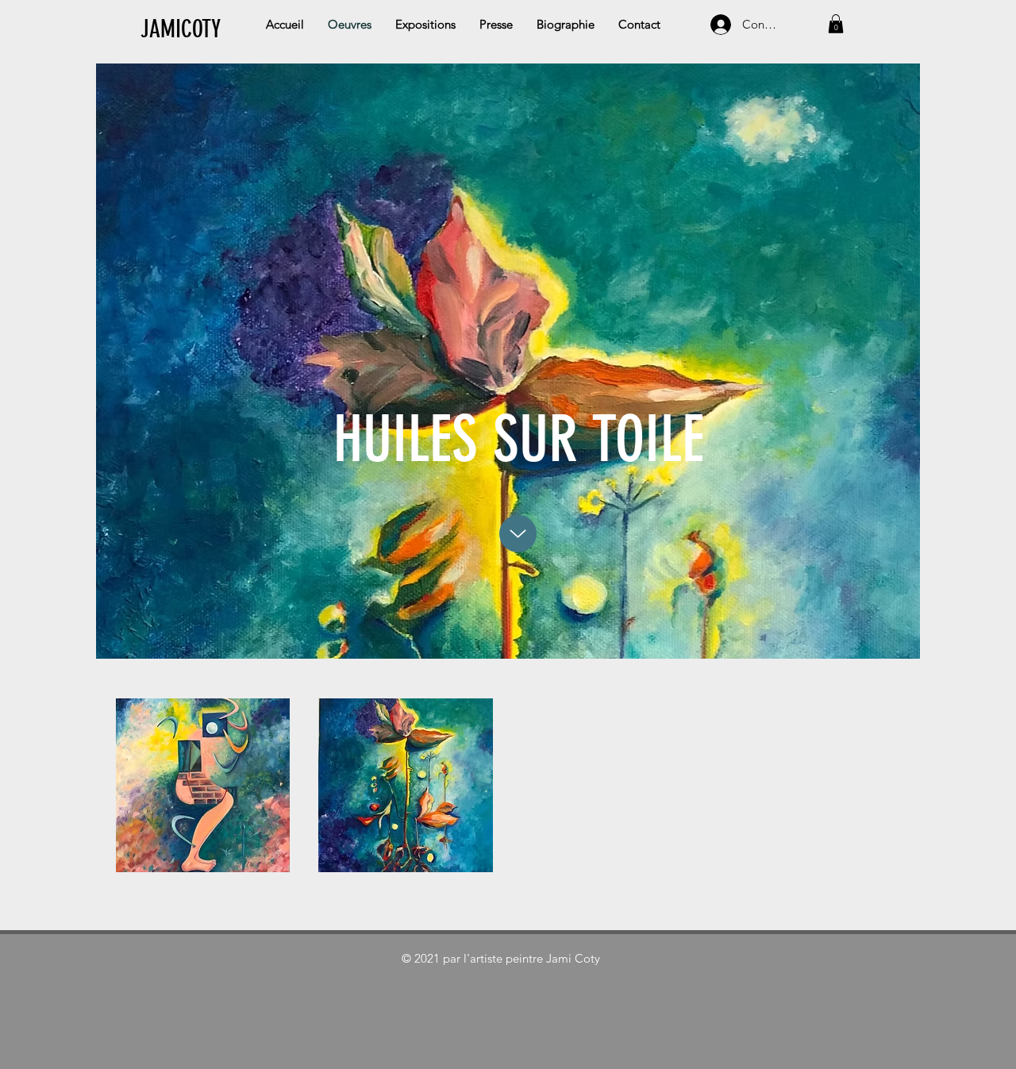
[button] (836, 23)
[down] (518, 533)
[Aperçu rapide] (203, 785)
